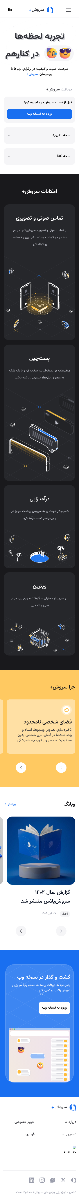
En (10, 10)
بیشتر (12, 804)
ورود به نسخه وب (39, 114)
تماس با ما (69, 1134)
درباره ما (70, 1122)
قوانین (29, 1134)
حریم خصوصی (24, 1122)
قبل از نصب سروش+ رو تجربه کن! (48, 102)
